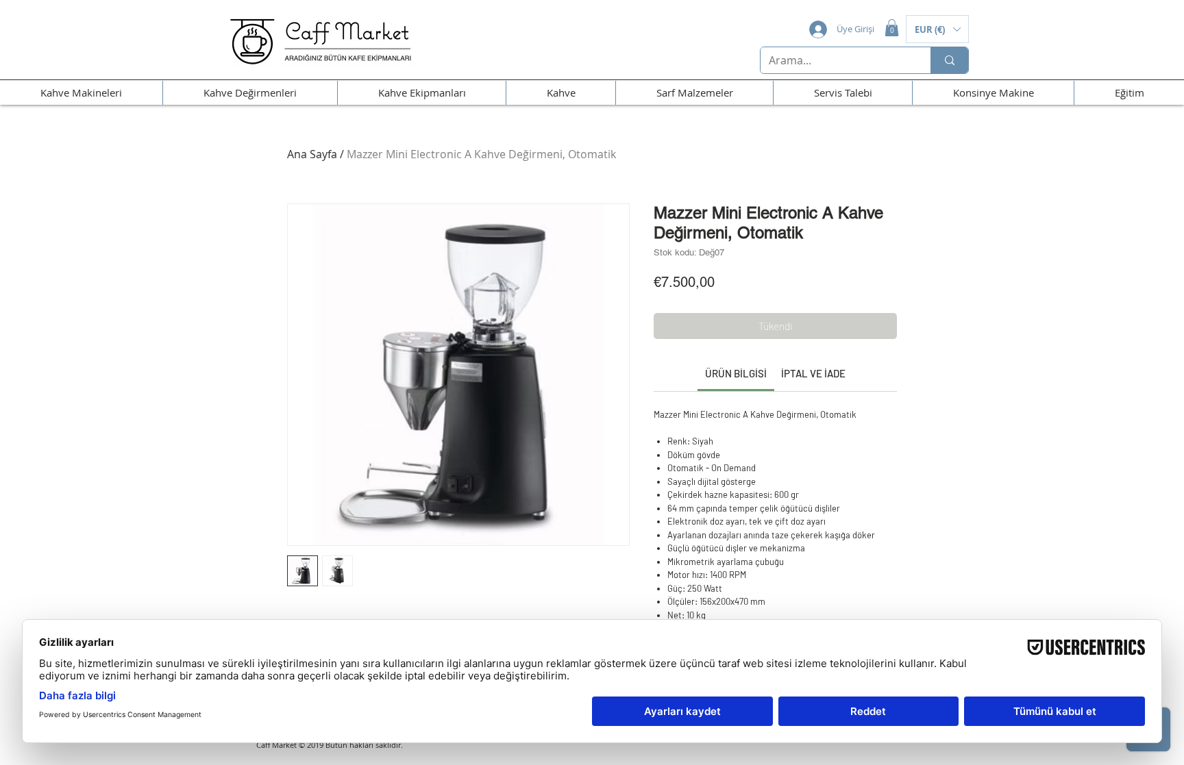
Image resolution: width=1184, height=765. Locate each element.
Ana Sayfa (312, 154)
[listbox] (937, 29)
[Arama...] (949, 60)
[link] (736, 373)
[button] (892, 27)
